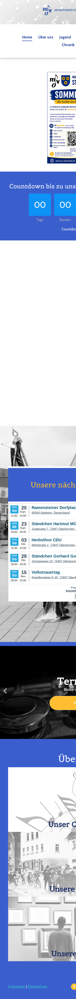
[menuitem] (27, 37)
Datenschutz (37, 986)
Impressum (16, 986)
